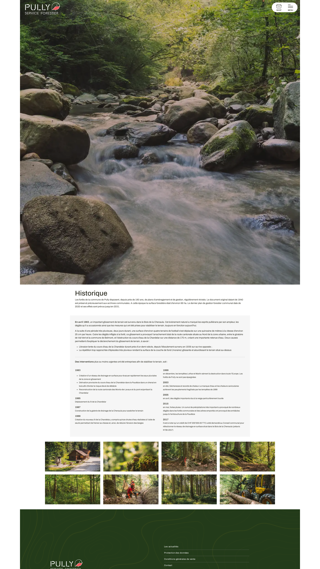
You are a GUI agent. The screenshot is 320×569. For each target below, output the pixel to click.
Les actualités (171, 546)
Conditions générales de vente (179, 559)
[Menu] (291, 7)
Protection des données (176, 553)
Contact (168, 565)
